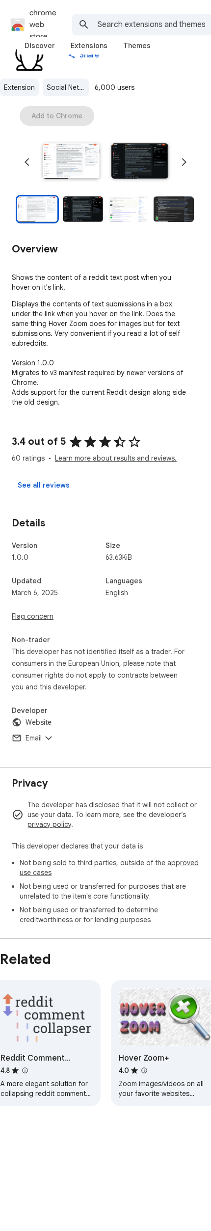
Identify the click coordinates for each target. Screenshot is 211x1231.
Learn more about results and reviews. (116, 458)
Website (39, 722)
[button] (71, 162)
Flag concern (32, 616)
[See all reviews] (44, 485)
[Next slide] (184, 162)
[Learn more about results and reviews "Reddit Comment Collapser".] (25, 1070)
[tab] (40, 46)
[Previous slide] (27, 162)
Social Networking (68, 87)
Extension (19, 87)
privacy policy (49, 824)
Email (34, 738)
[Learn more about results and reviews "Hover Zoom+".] (144, 1070)
